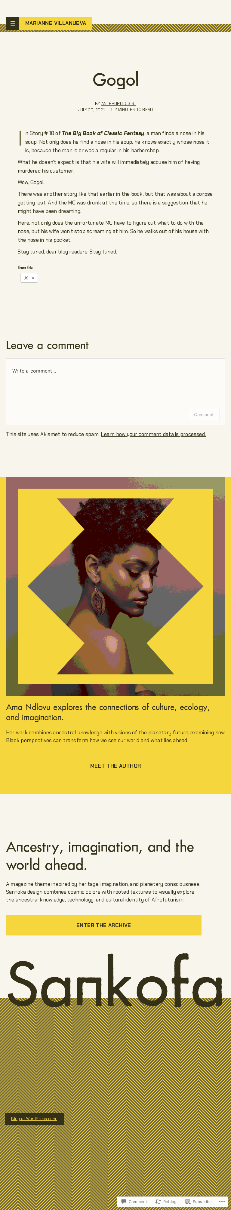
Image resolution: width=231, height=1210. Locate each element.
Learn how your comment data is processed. (153, 434)
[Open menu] (12, 23)
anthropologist (118, 103)
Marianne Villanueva (55, 23)
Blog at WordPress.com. (34, 1118)
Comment (204, 414)
